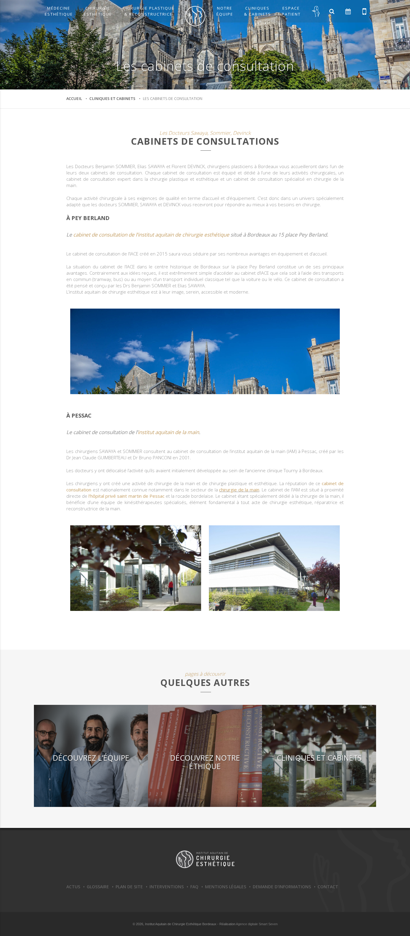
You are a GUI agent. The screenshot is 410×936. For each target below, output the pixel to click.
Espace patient (291, 11)
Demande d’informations (282, 886)
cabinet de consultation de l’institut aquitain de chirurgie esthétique (151, 234)
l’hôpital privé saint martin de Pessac (126, 496)
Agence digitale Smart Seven (257, 924)
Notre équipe (224, 11)
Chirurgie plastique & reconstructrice (148, 11)
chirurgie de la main (239, 490)
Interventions (166, 886)
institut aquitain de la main (168, 432)
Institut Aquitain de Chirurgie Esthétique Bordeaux (205, 859)
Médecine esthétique (59, 11)
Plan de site (129, 886)
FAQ (194, 886)
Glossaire (98, 886)
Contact (328, 886)
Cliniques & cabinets (257, 11)
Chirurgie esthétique (98, 11)
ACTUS (73, 886)
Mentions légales (225, 886)
